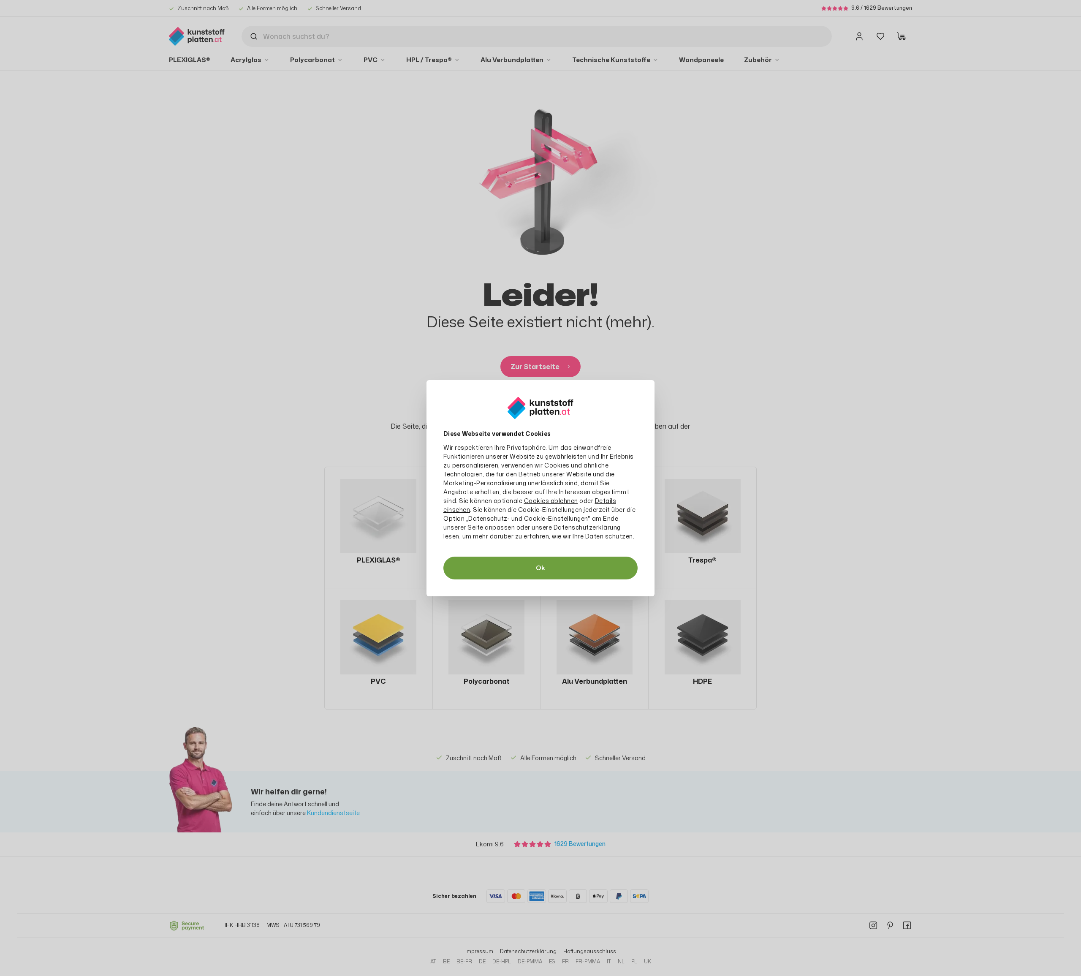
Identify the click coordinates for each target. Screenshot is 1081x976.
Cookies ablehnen (551, 501)
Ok (540, 567)
